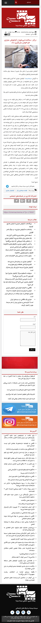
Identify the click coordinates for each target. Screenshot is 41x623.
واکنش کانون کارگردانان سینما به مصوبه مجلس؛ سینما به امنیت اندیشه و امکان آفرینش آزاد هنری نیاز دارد (19, 534)
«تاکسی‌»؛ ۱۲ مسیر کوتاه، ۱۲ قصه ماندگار (23, 557)
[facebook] (28, 201)
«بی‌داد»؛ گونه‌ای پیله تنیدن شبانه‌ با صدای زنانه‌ (21, 480)
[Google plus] (22, 201)
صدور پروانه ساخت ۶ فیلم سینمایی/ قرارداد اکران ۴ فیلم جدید (19, 490)
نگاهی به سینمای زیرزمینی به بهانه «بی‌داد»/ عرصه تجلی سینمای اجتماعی (19, 517)
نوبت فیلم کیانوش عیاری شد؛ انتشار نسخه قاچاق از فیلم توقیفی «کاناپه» (19, 251)
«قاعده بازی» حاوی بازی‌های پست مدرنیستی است (21, 390)
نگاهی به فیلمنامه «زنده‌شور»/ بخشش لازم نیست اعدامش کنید (19, 444)
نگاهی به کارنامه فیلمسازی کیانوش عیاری (19, 288)
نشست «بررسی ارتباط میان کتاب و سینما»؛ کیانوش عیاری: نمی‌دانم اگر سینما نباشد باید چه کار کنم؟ (18, 282)
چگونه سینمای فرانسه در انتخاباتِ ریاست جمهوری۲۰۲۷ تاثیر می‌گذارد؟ (19, 573)
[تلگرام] (12, 612)
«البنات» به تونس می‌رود (27, 473)
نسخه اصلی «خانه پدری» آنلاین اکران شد (19, 235)
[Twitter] (34, 201)
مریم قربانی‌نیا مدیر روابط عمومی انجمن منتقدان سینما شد (19, 549)
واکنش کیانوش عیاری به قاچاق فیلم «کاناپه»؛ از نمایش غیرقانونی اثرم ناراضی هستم (18, 245)
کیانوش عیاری (10, 190)
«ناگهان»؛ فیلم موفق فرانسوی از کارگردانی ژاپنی (21, 470)
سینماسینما (28, 78)
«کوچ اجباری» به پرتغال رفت (26, 504)
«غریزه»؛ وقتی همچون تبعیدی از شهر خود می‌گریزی (20, 394)
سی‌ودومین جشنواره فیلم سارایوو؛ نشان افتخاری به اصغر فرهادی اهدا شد (19, 528)
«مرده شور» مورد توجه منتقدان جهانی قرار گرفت (21, 399)
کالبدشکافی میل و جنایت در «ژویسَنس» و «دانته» (20, 449)
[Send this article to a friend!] (8, 34)
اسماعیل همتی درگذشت (27, 500)
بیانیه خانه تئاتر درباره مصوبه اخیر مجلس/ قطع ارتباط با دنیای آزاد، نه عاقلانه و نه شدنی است (19, 459)
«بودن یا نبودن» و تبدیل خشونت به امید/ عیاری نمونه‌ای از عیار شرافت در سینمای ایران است (19, 293)
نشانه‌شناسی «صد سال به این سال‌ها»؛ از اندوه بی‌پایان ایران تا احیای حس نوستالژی (19, 384)
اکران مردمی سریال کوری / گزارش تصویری (22, 539)
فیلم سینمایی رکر (22, 190)
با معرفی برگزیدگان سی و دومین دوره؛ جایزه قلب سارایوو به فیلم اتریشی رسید (19, 495)
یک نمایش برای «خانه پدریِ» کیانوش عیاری (18, 238)
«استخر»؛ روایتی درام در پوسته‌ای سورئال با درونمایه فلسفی (19, 523)
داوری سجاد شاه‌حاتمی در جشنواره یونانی (22, 513)
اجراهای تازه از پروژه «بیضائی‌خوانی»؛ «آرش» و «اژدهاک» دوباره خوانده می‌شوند (19, 484)
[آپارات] (18, 612)
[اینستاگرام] (23, 612)
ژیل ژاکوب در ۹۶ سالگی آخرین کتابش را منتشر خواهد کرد (19, 465)
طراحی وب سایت (29, 621)
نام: (34, 316)
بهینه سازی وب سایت (18, 621)
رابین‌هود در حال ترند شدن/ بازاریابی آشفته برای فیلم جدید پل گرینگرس (19, 453)
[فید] (29, 612)
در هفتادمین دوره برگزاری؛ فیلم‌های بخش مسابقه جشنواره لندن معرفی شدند (19, 562)
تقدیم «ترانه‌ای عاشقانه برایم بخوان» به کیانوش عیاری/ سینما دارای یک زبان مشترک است (19, 267)
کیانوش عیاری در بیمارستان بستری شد (20, 261)
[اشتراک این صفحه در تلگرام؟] (16, 201)
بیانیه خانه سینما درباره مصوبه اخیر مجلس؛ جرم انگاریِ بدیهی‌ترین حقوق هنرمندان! (19, 543)
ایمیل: (33, 324)
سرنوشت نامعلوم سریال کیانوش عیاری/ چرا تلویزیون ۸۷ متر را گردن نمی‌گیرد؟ (19, 275)
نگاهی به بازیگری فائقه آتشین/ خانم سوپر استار (21, 476)
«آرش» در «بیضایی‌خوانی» (27, 554)
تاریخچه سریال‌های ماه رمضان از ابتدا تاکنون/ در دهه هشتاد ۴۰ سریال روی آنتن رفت (19, 377)
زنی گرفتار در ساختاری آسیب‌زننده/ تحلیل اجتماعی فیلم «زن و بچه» (19, 579)
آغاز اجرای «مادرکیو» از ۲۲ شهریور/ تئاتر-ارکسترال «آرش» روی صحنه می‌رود (19, 508)
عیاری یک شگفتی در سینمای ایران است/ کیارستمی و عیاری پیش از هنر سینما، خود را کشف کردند (19, 302)
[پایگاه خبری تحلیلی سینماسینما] (20, 19)
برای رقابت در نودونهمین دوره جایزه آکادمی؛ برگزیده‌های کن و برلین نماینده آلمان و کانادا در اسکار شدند (19, 437)
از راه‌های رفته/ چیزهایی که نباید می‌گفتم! (19, 241)
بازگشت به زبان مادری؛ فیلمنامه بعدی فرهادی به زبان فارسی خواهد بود (19, 567)
